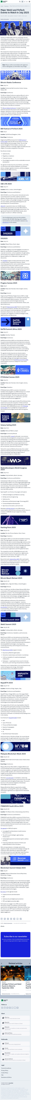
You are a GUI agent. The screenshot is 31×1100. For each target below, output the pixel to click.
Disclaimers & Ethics (6, 1077)
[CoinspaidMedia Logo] (4, 1)
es (26, 1)
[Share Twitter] (5, 919)
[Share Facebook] (8, 919)
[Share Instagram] (11, 919)
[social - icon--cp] (17, 1008)
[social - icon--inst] (2, 1008)
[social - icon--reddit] (12, 1008)
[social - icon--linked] (5, 1008)
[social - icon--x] (7, 1008)
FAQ (2, 1075)
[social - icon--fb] (10, 1008)
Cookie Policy (4, 1072)
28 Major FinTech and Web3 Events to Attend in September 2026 (11, 986)
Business (7, 6)
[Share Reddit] (17, 919)
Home (2, 6)
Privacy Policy (4, 1070)
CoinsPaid (11, 1083)
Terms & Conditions (6, 1068)
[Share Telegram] (14, 919)
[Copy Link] (21, 919)
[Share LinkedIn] (2, 919)
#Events (2, 926)
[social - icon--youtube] (15, 1008)
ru (24, 1)
